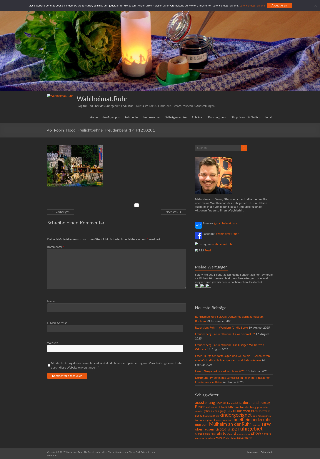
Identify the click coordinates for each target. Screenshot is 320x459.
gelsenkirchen (211, 411)
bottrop (231, 403)
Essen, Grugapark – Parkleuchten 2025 (220, 371)
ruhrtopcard (225, 434)
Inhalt (269, 117)
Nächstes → (173, 212)
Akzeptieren (279, 5)
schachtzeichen (243, 434)
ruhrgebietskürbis (205, 434)
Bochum (221, 402)
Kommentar (55, 247)
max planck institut (212, 420)
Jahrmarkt (210, 416)
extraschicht (213, 407)
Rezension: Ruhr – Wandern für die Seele (221, 327)
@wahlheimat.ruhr (225, 223)
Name (51, 301)
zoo (250, 438)
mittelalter (227, 420)
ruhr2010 (232, 429)
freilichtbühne (230, 407)
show (256, 433)
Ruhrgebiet (131, 117)
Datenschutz (267, 452)
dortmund (251, 403)
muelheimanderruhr (251, 420)
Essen (200, 407)
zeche (219, 438)
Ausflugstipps (111, 117)
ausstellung (205, 403)
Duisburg (264, 403)
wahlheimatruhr (222, 244)
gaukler (199, 411)
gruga (223, 411)
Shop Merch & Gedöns (246, 117)
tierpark (266, 434)
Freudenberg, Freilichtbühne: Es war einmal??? (225, 334)
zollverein (242, 438)
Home (94, 117)
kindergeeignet (235, 415)
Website (52, 343)
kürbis (198, 420)
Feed (208, 250)
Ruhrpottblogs (217, 117)
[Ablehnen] (315, 6)
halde (229, 411)
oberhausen (204, 429)
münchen (256, 425)
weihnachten (208, 438)
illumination (241, 411)
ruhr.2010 (220, 429)
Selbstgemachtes (176, 117)
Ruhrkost (198, 117)
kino (255, 416)
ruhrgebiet (250, 429)
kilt (217, 416)
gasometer (263, 407)
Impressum (252, 452)
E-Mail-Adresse (57, 323)
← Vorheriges (60, 212)
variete (198, 438)
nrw (266, 424)
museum (201, 424)
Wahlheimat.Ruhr (102, 99)
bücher (238, 403)
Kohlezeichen (152, 117)
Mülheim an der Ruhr (230, 424)
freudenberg (248, 407)
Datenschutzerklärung (252, 5)
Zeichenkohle (229, 438)
